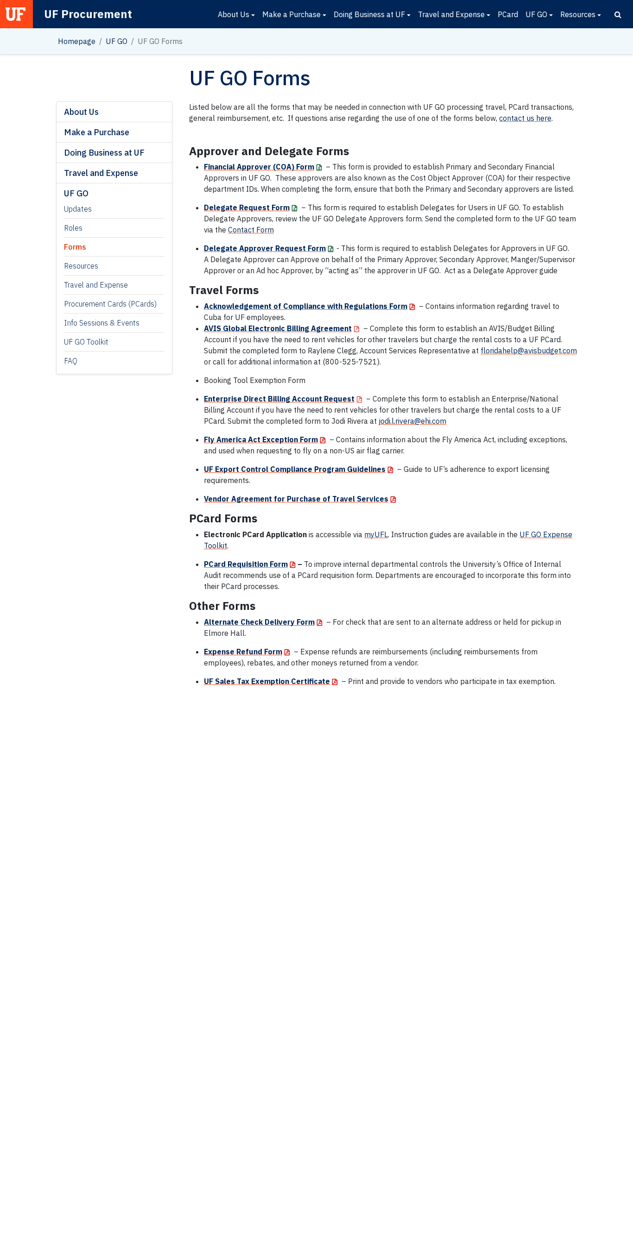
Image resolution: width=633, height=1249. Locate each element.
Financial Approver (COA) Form (259, 166)
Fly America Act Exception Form (261, 439)
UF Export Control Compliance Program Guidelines (295, 469)
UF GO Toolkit (86, 341)
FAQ (70, 360)
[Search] (617, 14)
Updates (78, 208)
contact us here (525, 118)
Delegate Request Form (247, 207)
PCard (508, 14)
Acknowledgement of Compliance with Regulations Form (305, 306)
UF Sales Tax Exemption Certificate (267, 681)
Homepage (76, 41)
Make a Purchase (291, 14)
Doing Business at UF (369, 14)
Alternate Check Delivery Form (259, 622)
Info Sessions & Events (101, 322)
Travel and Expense (451, 14)
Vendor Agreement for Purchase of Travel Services (296, 498)
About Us (233, 14)
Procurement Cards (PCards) (110, 303)
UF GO (536, 14)
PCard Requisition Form (246, 564)
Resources (577, 14)
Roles (73, 227)
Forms (75, 246)
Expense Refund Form (243, 651)
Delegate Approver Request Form (265, 248)
